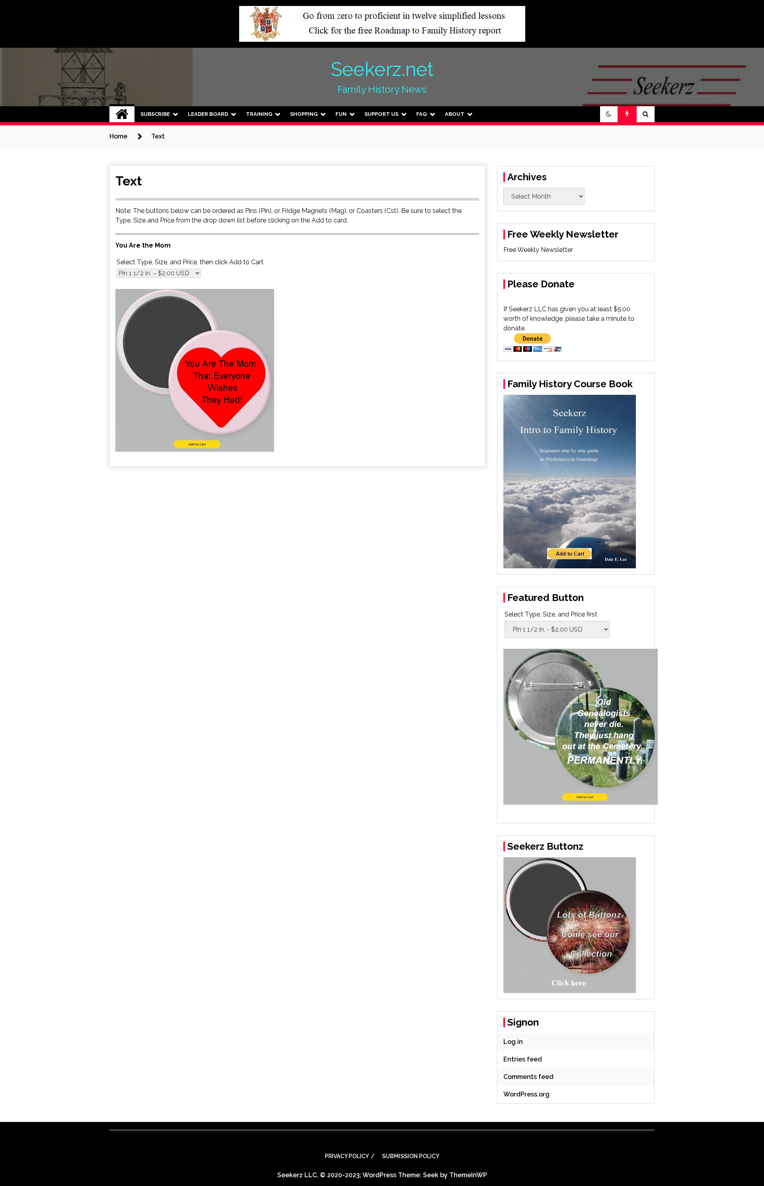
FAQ (421, 114)
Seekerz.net (382, 69)
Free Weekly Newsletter (538, 250)
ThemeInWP (468, 1175)
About (454, 114)
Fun (341, 114)
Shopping (304, 114)
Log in (513, 1042)
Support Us (381, 114)
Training (259, 114)
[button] (609, 114)
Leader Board (208, 114)
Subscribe (155, 114)
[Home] (121, 114)
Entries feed (522, 1059)
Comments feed (528, 1077)
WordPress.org (526, 1094)
